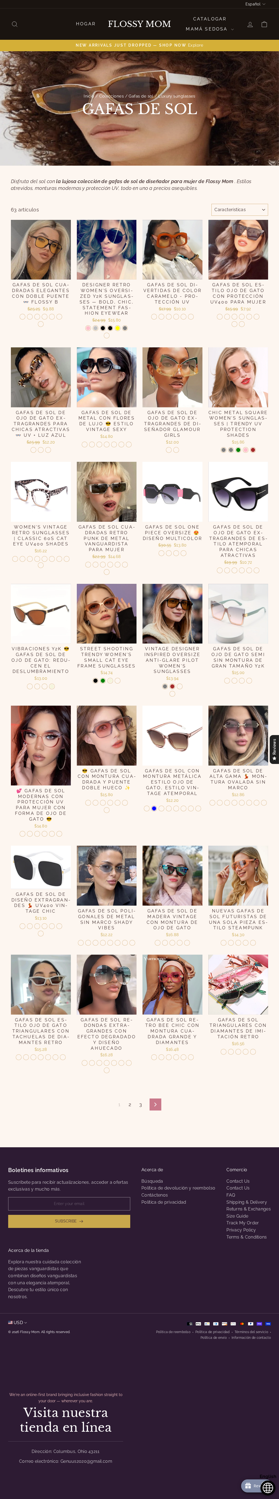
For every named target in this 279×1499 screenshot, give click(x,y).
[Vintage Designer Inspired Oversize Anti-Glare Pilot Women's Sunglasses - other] (172, 693)
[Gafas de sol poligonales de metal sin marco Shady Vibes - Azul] (80, 942)
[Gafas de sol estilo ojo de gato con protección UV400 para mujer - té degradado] (234, 316)
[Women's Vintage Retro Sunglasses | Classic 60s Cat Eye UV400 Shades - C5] (44, 559)
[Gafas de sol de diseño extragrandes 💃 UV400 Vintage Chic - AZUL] (22, 926)
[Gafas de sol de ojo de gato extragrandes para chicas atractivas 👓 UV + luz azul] (33, 450)
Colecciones (111, 96)
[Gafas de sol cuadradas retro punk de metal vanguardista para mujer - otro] (106, 572)
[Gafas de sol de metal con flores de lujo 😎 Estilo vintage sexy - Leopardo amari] (99, 444)
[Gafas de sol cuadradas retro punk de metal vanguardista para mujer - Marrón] (125, 564)
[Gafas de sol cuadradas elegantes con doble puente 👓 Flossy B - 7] (59, 316)
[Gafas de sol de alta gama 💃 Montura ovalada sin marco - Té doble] (241, 802)
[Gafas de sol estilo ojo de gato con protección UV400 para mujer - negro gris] (219, 316)
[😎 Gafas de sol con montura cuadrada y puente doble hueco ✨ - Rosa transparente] (125, 802)
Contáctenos (154, 1195)
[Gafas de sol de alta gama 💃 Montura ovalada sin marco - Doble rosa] (249, 802)
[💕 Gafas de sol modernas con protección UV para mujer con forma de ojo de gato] (22, 833)
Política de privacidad (163, 1202)
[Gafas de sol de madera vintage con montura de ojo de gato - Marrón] (187, 942)
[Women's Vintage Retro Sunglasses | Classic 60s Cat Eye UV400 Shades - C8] (66, 559)
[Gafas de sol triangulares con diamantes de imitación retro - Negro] (230, 1051)
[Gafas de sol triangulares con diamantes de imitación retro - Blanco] (245, 1051)
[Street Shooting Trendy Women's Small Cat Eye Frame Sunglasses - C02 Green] (102, 680)
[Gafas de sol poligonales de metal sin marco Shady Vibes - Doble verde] (125, 942)
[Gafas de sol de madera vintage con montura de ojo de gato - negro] (179, 942)
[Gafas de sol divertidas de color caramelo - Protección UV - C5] (183, 316)
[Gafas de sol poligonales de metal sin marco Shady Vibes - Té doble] (102, 942)
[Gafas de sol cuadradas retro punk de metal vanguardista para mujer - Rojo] (95, 564)
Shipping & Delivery (246, 1202)
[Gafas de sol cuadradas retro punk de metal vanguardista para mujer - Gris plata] (110, 564)
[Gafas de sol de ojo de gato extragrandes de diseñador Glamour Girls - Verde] (168, 450)
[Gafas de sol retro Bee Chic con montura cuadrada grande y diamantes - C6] (190, 1057)
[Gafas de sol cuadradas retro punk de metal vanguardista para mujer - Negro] (102, 564)
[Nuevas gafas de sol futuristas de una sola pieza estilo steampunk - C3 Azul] (230, 942)
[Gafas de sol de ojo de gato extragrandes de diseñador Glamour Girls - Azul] (176, 450)
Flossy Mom (139, 24)
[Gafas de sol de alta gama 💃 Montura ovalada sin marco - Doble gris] (219, 802)
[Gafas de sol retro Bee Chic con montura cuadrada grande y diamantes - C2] (161, 1057)
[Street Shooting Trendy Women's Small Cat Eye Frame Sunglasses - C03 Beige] (110, 680)
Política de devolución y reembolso (178, 1188)
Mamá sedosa (207, 29)
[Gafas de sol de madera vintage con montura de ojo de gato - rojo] (165, 942)
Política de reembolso (173, 1332)
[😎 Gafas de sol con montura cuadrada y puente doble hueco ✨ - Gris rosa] (117, 802)
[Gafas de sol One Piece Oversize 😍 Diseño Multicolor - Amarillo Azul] (183, 553)
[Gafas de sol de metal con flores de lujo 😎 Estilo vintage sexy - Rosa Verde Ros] (114, 444)
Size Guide (237, 1216)
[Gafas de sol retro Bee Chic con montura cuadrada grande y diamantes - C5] (183, 1057)
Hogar (86, 23)
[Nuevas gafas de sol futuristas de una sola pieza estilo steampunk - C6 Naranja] (253, 942)
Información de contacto (251, 1338)
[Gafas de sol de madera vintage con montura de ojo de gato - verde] (157, 942)
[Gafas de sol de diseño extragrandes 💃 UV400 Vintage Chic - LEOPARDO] (29, 926)
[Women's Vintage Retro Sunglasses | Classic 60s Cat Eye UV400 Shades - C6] (51, 559)
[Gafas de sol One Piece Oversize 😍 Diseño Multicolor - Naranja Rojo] (168, 553)
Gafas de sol (141, 96)
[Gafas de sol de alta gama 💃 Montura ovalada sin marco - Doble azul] (256, 802)
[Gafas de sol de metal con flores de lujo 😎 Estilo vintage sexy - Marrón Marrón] (121, 444)
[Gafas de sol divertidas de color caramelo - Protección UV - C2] (161, 316)
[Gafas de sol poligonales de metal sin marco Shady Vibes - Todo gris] (88, 942)
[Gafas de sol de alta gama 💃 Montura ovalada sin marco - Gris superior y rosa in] (227, 802)
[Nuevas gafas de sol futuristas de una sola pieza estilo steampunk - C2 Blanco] (223, 942)
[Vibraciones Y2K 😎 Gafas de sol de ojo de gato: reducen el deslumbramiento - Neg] (29, 686)
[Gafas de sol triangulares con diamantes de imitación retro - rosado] (253, 1051)
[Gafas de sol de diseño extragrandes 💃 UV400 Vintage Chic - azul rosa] (37, 926)
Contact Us (238, 1181)
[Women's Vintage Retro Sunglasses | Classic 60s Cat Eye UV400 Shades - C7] (59, 559)
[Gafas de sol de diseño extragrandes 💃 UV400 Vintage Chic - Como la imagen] (40, 933)
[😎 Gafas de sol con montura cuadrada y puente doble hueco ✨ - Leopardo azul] (95, 802)
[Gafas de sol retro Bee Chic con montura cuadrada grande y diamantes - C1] (154, 1057)
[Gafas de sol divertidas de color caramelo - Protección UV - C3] (168, 316)
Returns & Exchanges (248, 1209)
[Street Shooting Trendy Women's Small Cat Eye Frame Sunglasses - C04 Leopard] (117, 680)
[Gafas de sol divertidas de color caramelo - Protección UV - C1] (154, 316)
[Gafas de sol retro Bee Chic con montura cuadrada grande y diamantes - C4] (176, 1057)
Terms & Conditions (246, 1237)
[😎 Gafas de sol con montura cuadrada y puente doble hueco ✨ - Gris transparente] (102, 802)
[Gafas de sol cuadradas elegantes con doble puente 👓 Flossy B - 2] (29, 316)
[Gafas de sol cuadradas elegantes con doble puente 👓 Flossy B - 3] (37, 316)
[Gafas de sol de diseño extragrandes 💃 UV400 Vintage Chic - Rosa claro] (51, 926)
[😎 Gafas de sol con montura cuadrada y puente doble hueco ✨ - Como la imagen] (106, 810)
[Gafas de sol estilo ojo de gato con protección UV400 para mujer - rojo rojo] (249, 316)
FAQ (230, 1195)
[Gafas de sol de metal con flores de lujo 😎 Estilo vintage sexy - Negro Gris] (84, 444)
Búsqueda (152, 1181)
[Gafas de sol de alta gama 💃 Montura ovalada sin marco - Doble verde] (263, 802)
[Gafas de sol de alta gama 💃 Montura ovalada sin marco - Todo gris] (212, 802)
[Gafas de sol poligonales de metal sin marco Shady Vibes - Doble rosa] (132, 942)
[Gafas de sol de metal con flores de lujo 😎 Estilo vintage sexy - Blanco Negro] (128, 444)
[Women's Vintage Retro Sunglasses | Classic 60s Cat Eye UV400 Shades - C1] (15, 559)
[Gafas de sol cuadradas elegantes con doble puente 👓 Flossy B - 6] (51, 316)
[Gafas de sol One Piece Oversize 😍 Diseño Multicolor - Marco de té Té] (176, 553)
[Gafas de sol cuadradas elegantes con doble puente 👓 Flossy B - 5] (44, 316)
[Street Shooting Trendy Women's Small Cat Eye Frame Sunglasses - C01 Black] (95, 680)
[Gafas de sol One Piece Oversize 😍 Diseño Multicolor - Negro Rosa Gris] (161, 553)
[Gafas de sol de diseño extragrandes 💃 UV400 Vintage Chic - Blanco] (59, 926)
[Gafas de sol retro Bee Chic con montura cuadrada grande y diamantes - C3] (168, 1057)
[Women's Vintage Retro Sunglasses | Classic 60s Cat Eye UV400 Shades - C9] (40, 565)
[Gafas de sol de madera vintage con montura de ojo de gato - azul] (172, 942)
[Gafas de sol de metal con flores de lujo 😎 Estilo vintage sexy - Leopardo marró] (106, 444)
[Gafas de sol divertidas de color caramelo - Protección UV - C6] (190, 316)
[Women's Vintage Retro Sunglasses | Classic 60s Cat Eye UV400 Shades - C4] (37, 559)
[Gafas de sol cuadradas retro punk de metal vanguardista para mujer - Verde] (88, 564)
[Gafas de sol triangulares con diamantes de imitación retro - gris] (238, 1051)
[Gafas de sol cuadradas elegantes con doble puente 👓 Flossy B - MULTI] (40, 324)
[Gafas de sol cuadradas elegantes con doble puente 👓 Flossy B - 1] (22, 316)
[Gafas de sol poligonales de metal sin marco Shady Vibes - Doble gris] (95, 942)
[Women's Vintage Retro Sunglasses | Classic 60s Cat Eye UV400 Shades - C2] (22, 559)
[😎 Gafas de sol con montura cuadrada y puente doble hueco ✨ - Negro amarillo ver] (88, 802)
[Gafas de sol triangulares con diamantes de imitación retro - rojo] (223, 1051)
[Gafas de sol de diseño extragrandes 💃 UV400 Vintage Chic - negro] (44, 926)
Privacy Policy (241, 1230)
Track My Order (242, 1222)
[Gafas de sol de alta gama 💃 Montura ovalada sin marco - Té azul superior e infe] (234, 802)
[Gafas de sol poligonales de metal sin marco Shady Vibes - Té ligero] (110, 942)
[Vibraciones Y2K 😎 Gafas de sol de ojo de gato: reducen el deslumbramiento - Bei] (51, 686)
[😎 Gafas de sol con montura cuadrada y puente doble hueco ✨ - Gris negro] (110, 802)
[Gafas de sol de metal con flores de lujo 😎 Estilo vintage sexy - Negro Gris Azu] (92, 444)
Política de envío (214, 1338)
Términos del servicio (251, 1332)
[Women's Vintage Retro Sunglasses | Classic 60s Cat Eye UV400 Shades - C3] (29, 559)
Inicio (89, 96)
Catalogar (210, 19)
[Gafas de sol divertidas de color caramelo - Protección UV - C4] (176, 316)
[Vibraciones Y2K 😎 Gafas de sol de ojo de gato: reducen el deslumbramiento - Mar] (44, 686)
